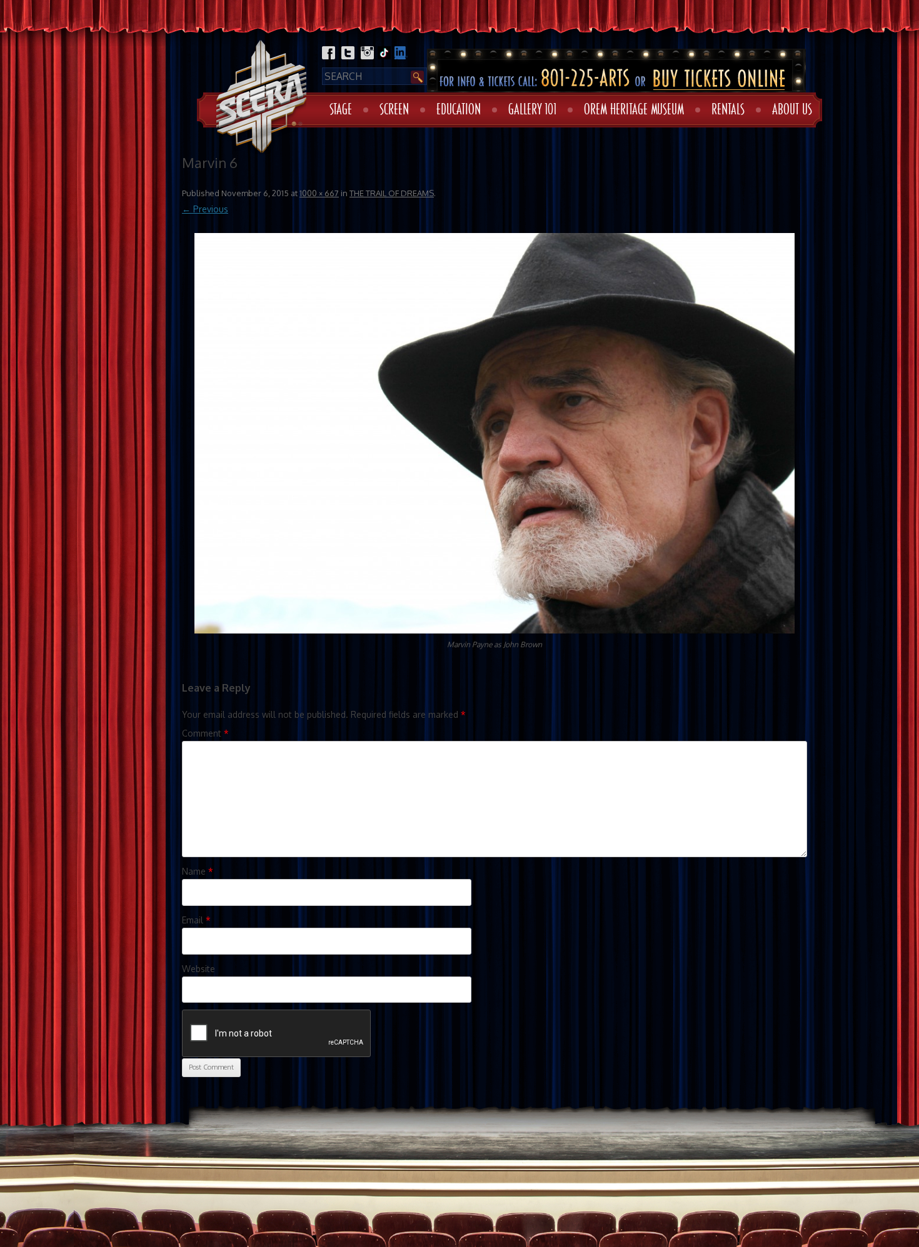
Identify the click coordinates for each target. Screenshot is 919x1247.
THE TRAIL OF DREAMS (391, 193)
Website (198, 968)
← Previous (205, 209)
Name (197, 871)
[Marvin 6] (494, 433)
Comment (205, 733)
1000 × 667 (319, 193)
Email (196, 920)
